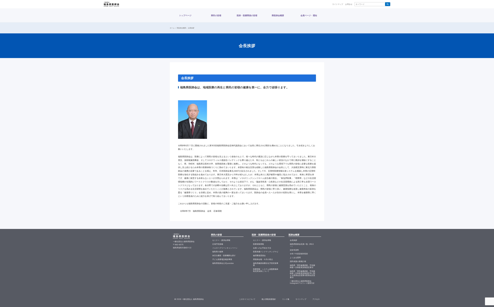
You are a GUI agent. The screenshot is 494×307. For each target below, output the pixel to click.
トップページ (185, 15)
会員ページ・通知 (309, 15)
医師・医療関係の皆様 (247, 15)
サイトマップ (337, 4)
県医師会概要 (278, 15)
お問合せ (348, 4)
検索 (387, 4)
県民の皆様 (216, 15)
